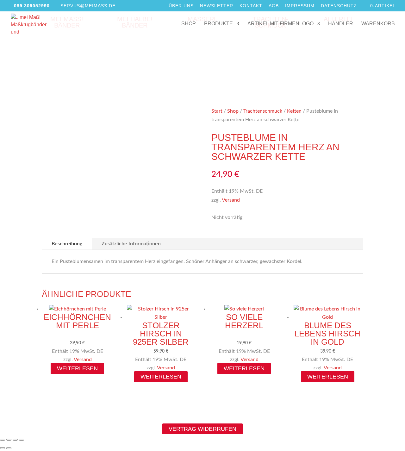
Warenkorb (378, 24)
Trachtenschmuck (262, 111)
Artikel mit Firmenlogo (280, 24)
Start (216, 111)
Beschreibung (67, 243)
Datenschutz (339, 5)
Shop (188, 24)
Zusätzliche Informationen (131, 243)
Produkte (218, 24)
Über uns (181, 5)
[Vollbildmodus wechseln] (8, 440)
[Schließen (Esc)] (21, 440)
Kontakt (251, 5)
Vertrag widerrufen (202, 429)
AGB (274, 5)
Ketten (294, 111)
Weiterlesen (77, 368)
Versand (231, 200)
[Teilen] (15, 440)
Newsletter (216, 5)
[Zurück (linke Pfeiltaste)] (2, 448)
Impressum (300, 5)
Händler (340, 24)
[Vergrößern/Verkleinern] (2, 440)
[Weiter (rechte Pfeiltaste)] (8, 448)
